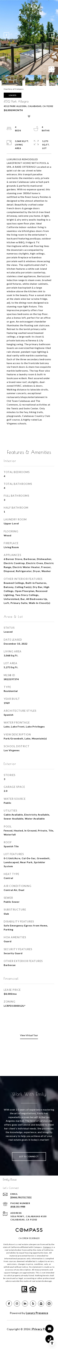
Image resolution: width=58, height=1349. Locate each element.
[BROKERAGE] (49, 1304)
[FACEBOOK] (9, 1304)
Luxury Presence (37, 1313)
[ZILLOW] (41, 1304)
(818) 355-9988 (17, 1206)
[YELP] (33, 1304)
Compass (47, 1247)
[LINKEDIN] (25, 1304)
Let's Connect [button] (29, 1156)
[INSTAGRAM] (17, 1304)
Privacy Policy (41, 1329)
